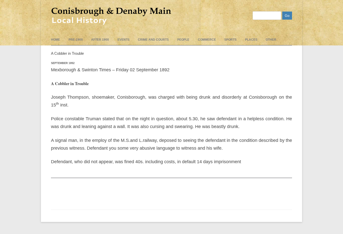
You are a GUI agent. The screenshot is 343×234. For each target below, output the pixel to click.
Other (271, 39)
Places (251, 39)
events (124, 39)
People (183, 39)
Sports (230, 39)
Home (55, 39)
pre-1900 (76, 39)
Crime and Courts (153, 39)
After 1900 (100, 39)
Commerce (207, 39)
